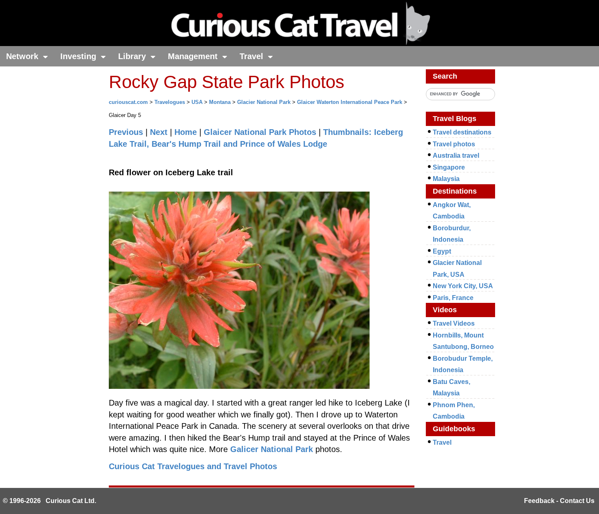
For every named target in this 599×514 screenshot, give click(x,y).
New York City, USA (463, 285)
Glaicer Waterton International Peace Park (349, 102)
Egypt (442, 251)
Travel (253, 56)
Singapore (449, 167)
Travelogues (169, 102)
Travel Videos (454, 323)
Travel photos (454, 144)
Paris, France (453, 297)
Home (185, 132)
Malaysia (446, 178)
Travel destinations (462, 132)
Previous (126, 132)
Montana (220, 102)
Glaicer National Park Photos (260, 132)
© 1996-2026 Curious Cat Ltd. (49, 500)
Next (158, 132)
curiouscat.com (128, 102)
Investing (79, 56)
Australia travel (456, 155)
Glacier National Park (264, 102)
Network (23, 56)
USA (197, 102)
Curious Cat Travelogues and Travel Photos (193, 466)
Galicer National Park (271, 449)
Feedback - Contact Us (559, 500)
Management (194, 56)
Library (133, 56)
